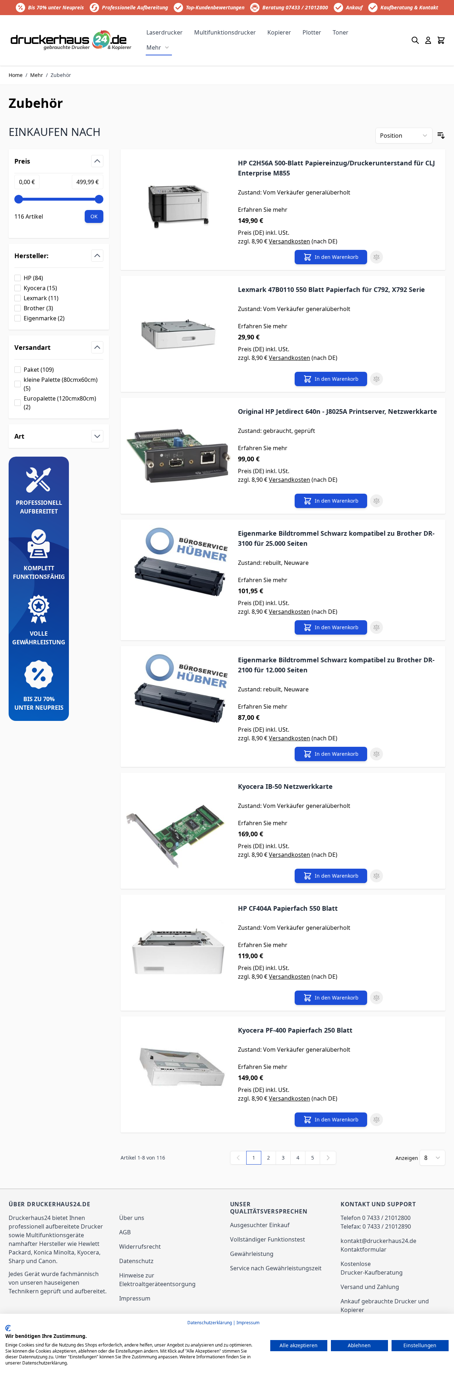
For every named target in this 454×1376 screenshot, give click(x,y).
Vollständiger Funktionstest (267, 1239)
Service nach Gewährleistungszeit (276, 1268)
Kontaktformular (364, 1249)
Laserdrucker (164, 32)
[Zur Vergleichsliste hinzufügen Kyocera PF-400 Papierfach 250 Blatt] (376, 1119)
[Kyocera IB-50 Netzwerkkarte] (178, 830)
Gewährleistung (251, 1254)
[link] (238, 1158)
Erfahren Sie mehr (262, 210)
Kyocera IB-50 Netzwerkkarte (285, 786)
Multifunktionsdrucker (225, 32)
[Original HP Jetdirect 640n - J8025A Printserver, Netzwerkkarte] (178, 455)
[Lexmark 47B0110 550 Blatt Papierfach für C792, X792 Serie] (178, 334)
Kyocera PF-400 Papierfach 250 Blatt (295, 1030)
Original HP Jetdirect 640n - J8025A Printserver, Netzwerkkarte (337, 411)
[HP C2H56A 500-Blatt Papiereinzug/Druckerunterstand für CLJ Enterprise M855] (178, 209)
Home (16, 75)
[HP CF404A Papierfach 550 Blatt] (178, 952)
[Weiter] (328, 1158)
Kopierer (279, 32)
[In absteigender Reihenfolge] (441, 135)
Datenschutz (136, 1261)
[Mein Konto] (428, 40)
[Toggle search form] (415, 40)
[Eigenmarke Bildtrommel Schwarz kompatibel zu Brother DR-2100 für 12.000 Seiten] (178, 706)
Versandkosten (289, 241)
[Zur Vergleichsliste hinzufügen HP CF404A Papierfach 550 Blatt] (376, 997)
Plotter (312, 32)
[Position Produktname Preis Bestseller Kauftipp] (403, 135)
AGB (125, 1232)
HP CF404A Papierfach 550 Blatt (288, 908)
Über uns (131, 1218)
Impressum (134, 1298)
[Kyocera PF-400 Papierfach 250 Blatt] (178, 1074)
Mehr (153, 47)
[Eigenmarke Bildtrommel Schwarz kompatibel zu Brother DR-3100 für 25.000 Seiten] (178, 580)
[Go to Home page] (71, 40)
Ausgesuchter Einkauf (260, 1225)
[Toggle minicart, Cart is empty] (441, 40)
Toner (340, 32)
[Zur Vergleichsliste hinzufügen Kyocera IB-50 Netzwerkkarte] (376, 875)
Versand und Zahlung (370, 1287)
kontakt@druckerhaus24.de (378, 1241)
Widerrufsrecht (140, 1247)
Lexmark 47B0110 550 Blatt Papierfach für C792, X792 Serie (331, 289)
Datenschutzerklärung (209, 1323)
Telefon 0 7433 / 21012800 (376, 1218)
